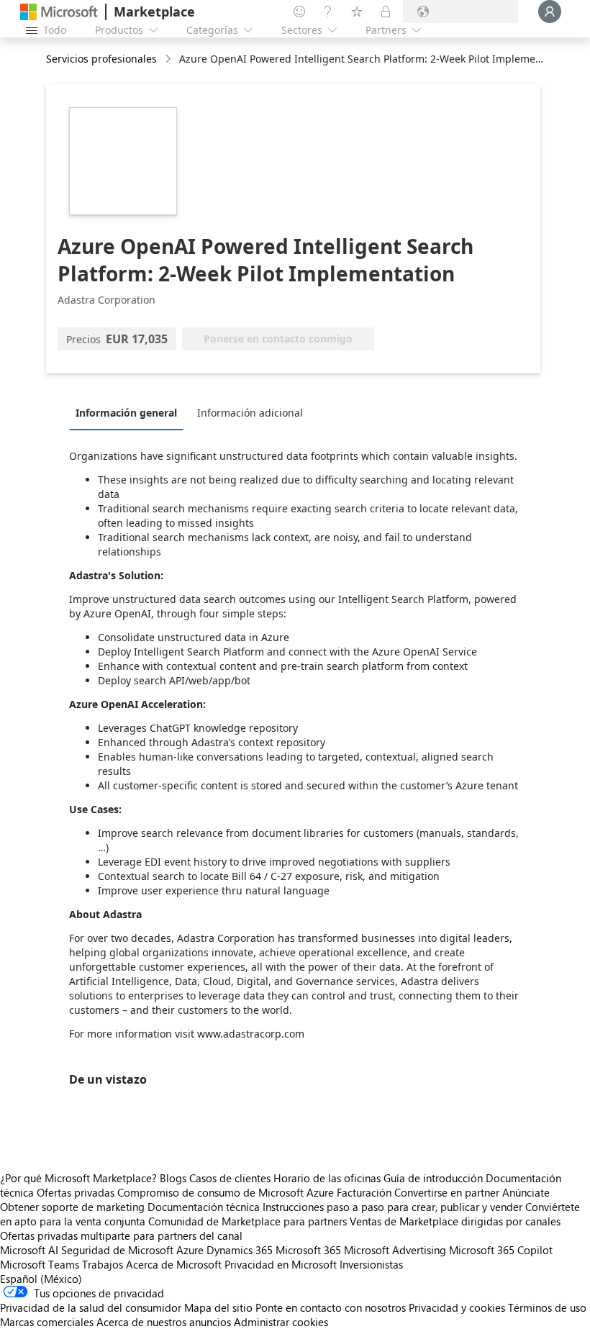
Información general (126, 412)
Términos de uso (547, 1307)
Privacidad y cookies (457, 1307)
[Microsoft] (59, 12)
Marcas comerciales (47, 1322)
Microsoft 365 (308, 1250)
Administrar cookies (281, 1322)
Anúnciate (526, 1192)
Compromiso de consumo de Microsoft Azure (227, 1192)
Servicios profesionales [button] (101, 58)
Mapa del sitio (218, 1307)
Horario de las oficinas (327, 1178)
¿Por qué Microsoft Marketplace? (78, 1178)
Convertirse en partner (446, 1192)
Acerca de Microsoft (174, 1264)
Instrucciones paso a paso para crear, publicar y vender (392, 1206)
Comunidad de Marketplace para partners (247, 1221)
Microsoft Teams (39, 1264)
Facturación (364, 1192)
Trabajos (102, 1264)
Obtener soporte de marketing (72, 1206)
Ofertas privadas (75, 1192)
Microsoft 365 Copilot (501, 1250)
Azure (190, 1250)
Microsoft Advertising (395, 1250)
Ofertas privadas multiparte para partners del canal (121, 1235)
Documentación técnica (204, 1206)
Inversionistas (371, 1264)
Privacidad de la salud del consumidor (90, 1307)
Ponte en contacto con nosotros (330, 1307)
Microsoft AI (29, 1250)
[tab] (130, 412)
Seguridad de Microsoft (117, 1250)
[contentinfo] (169, 59)
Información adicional (250, 412)
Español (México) (41, 1278)
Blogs (173, 1178)
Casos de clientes (230, 1178)
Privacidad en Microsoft (280, 1264)
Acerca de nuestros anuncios (163, 1322)
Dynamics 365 (239, 1250)
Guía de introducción (433, 1178)
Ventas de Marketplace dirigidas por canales (455, 1221)
